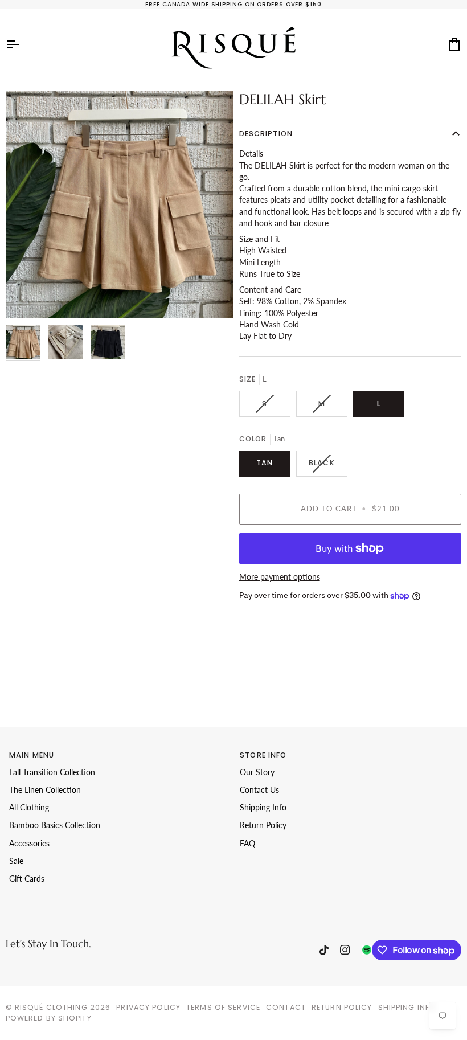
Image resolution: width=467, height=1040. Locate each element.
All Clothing (29, 807)
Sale (16, 861)
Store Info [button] (263, 755)
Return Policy (263, 825)
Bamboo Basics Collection (54, 825)
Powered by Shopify (49, 1018)
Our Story (257, 772)
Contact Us (259, 790)
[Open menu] (23, 44)
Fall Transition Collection (52, 772)
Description (266, 133)
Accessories (29, 843)
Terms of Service (223, 1007)
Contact (286, 1007)
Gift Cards (26, 878)
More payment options (279, 577)
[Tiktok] (324, 950)
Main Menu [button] (31, 755)
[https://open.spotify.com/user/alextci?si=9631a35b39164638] (367, 950)
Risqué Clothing (51, 1007)
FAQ (247, 843)
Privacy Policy (148, 1007)
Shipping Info (263, 807)
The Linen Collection (45, 790)
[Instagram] (345, 950)
